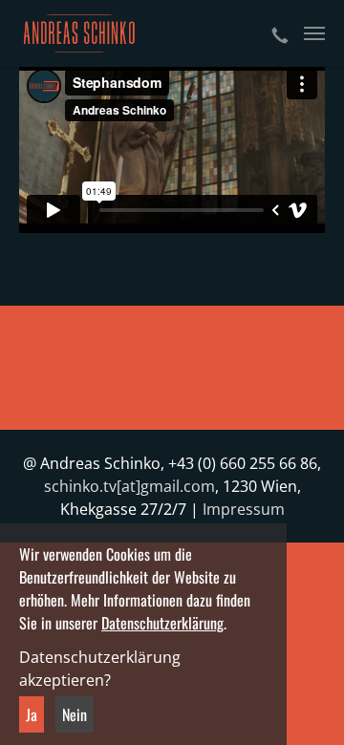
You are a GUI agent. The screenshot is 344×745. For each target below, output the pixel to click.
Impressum (244, 509)
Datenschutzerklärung (162, 622)
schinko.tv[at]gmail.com (129, 486)
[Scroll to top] (302, 703)
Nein (74, 714)
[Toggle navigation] (314, 33)
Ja (31, 714)
